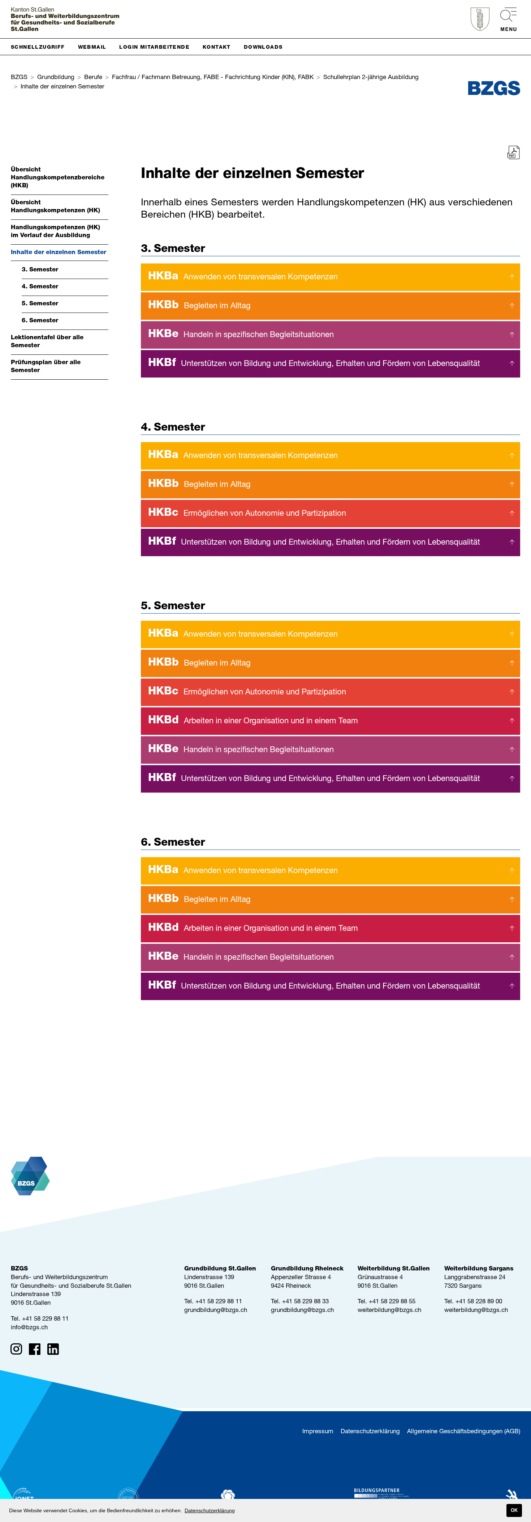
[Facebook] (37, 1350)
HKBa (243, 277)
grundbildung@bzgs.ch (215, 1311)
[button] (41, 47)
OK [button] (514, 1510)
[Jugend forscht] (381, 1498)
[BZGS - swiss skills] (504, 1498)
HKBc (247, 513)
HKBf (314, 363)
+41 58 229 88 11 (45, 1319)
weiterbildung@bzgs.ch (389, 1311)
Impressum (317, 1432)
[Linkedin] (55, 1350)
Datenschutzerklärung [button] (210, 1510)
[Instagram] (18, 1350)
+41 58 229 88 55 (392, 1302)
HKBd (253, 721)
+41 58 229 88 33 (305, 1302)
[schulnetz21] (247, 1498)
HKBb (199, 306)
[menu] (504, 19)
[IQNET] (23, 1498)
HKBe (241, 335)
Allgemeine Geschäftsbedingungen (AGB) (463, 1432)
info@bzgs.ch (29, 1328)
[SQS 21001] (128, 1498)
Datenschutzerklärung (370, 1432)
